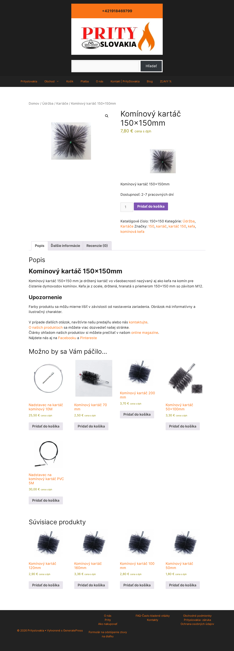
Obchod (49, 81)
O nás (99, 81)
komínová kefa (132, 232)
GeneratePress (73, 630)
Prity (108, 620)
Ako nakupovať (107, 624)
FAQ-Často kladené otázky (153, 615)
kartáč (161, 226)
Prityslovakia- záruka (197, 620)
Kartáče (62, 103)
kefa (191, 226)
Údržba (47, 103)
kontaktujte (138, 322)
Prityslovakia (29, 81)
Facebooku (67, 338)
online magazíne (144, 333)
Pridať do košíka (151, 206)
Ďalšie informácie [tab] (65, 246)
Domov (34, 103)
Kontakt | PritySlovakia (125, 81)
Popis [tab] (39, 246)
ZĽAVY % (165, 81)
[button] (106, 116)
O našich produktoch (46, 327)
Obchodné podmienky (197, 615)
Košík (69, 81)
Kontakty (152, 620)
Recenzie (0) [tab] (97, 246)
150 (151, 226)
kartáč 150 (177, 226)
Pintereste (88, 338)
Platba (85, 81)
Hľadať (117, 57)
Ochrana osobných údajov (197, 624)
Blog (150, 81)
